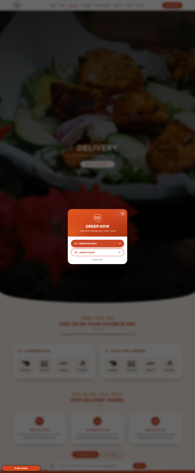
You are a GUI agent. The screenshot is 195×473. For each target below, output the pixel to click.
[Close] (122, 213)
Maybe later (97, 259)
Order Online (21, 468)
